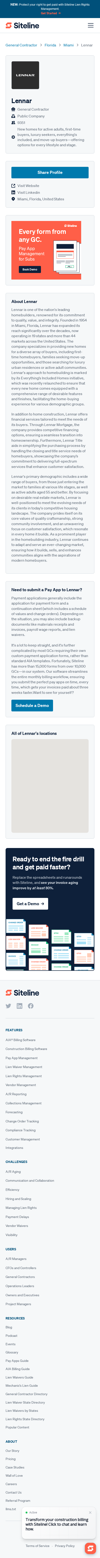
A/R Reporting (16, 1094)
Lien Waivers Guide (19, 1377)
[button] (89, 25)
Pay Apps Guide (17, 1361)
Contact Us (14, 1492)
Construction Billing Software (26, 1049)
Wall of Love (14, 1475)
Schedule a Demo (32, 705)
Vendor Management (21, 1085)
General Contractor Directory (26, 1394)
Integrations (14, 1148)
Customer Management (23, 1139)
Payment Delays (17, 1217)
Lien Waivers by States (22, 1411)
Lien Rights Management (24, 1076)
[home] (22, 25)
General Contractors (20, 1277)
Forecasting (14, 1112)
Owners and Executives (22, 1295)
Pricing (11, 1459)
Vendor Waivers (17, 1226)
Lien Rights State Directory (25, 1419)
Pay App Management (22, 1058)
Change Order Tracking (22, 1121)
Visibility (11, 1235)
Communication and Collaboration (30, 1180)
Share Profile (50, 172)
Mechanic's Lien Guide (22, 1385)
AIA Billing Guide (18, 1369)
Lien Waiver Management (24, 1067)
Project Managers (18, 1304)
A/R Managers (16, 1259)
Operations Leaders (20, 1286)
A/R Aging (13, 1171)
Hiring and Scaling (18, 1199)
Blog (9, 1327)
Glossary (12, 1352)
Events (11, 1344)
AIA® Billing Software (21, 1040)
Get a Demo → (30, 903)
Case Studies (15, 1467)
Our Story (12, 1451)
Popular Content (17, 1427)
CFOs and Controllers (21, 1268)
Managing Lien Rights (21, 1208)
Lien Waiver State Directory (25, 1402)
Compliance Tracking (21, 1130)
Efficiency (12, 1190)
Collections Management (24, 1103)
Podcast (11, 1336)
